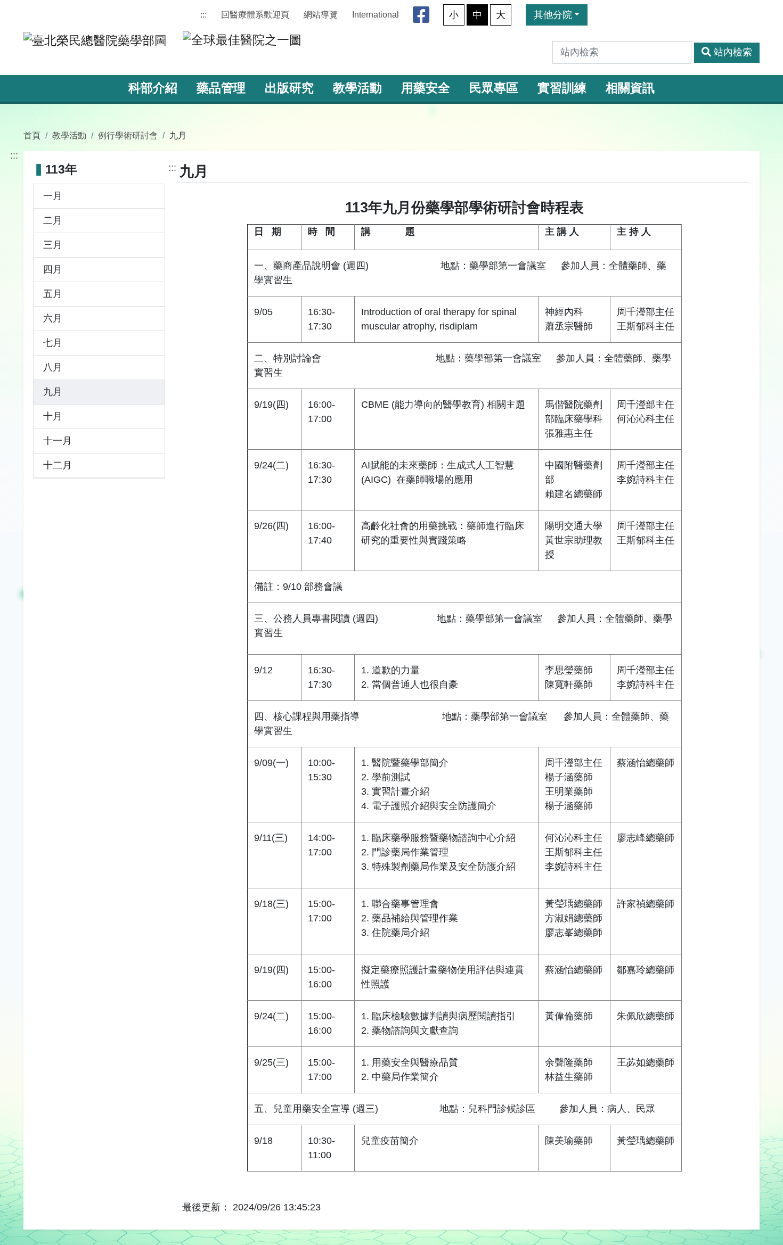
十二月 (57, 465)
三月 (52, 245)
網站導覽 (321, 14)
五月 (52, 293)
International (375, 14)
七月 (52, 342)
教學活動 (357, 88)
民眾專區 (493, 88)
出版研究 (289, 88)
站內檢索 (733, 52)
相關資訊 (630, 88)
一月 (52, 196)
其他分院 (553, 15)
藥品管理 (221, 88)
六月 (52, 318)
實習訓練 (561, 88)
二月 (52, 220)
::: (203, 14)
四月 (52, 269)
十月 (52, 416)
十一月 (57, 440)
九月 (52, 391)
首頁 (31, 135)
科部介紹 (152, 88)
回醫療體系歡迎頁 (255, 14)
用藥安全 (425, 88)
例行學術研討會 (128, 135)
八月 (52, 367)
